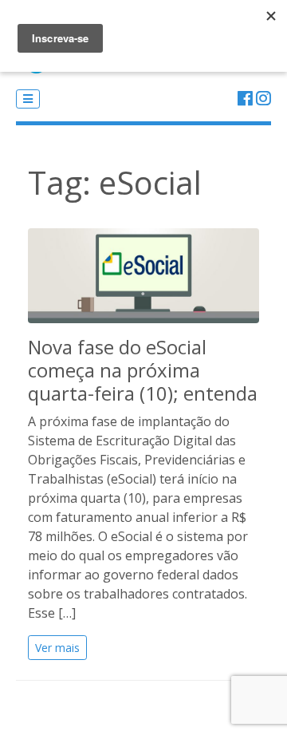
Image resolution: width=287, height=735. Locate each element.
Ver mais (57, 647)
